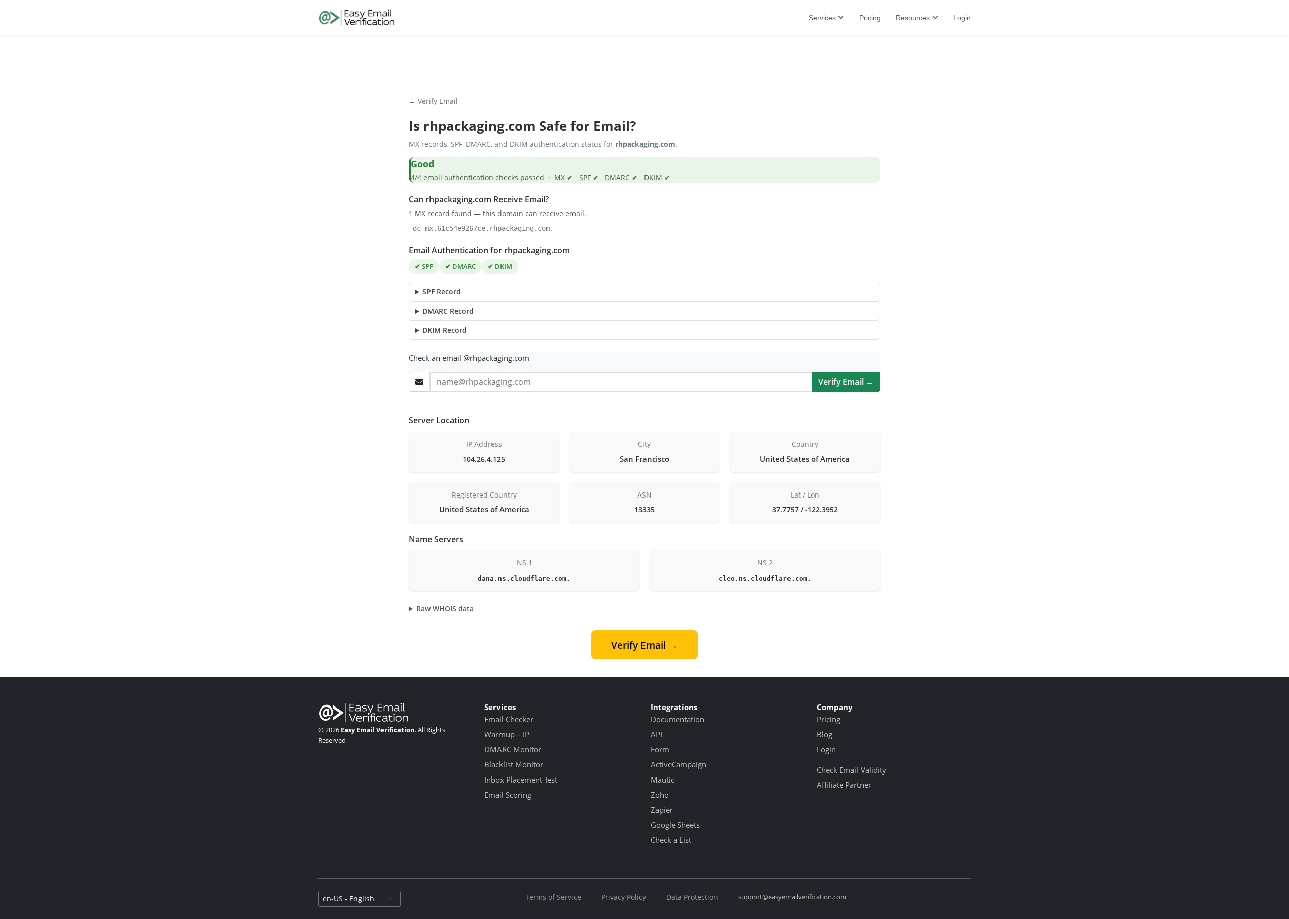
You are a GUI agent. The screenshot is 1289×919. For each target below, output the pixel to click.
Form (660, 749)
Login (962, 18)
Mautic (662, 779)
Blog (824, 734)
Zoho (660, 795)
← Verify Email (433, 101)
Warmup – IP (506, 734)
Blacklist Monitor (513, 764)
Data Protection (692, 897)
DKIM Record (444, 330)
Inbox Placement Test (520, 779)
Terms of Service (553, 897)
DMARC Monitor (512, 749)
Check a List (671, 840)
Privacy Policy (623, 897)
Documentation (677, 719)
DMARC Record (448, 311)
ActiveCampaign (678, 764)
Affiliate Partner (844, 785)
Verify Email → (846, 381)
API (656, 734)
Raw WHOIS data (445, 608)
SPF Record (441, 291)
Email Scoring (507, 795)
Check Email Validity (851, 770)
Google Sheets (675, 825)
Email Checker (508, 719)
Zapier (662, 810)
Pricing (870, 18)
